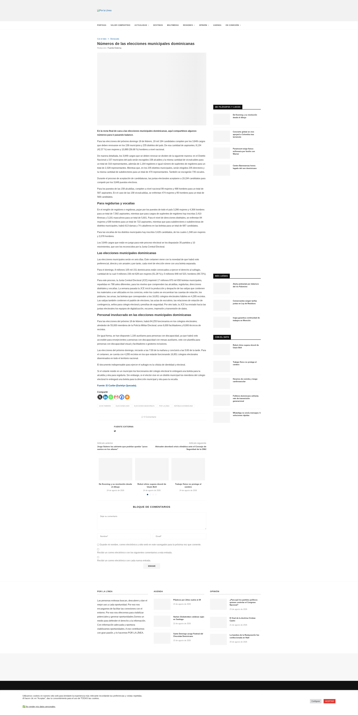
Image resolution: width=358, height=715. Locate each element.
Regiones (188, 25)
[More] (127, 397)
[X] (99, 397)
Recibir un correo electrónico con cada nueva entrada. (124, 560)
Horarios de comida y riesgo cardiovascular (245, 380)
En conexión (232, 25)
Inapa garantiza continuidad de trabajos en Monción (246, 319)
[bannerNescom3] (207, 5)
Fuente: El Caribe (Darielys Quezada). (117, 385)
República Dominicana (183, 406)
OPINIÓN (214, 591)
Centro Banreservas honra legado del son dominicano (245, 167)
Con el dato (101, 39)
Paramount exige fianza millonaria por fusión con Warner (244, 151)
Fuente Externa (114, 48)
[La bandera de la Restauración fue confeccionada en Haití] (218, 639)
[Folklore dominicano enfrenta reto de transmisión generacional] (221, 400)
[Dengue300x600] (237, 184)
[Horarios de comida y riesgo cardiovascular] (221, 383)
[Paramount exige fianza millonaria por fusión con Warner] (221, 153)
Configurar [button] (316, 701)
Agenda (217, 25)
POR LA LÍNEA (105, 591)
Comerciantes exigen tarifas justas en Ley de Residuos (245, 302)
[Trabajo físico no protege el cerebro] (188, 469)
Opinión (203, 25)
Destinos (158, 25)
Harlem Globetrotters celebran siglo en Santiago (188, 618)
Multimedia (173, 25)
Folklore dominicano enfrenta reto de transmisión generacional (245, 398)
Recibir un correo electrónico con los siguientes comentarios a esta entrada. (134, 552)
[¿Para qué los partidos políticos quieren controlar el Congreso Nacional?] (218, 604)
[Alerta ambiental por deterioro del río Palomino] (221, 288)
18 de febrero (105, 406)
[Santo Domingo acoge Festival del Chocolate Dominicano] (162, 638)
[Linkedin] (105, 397)
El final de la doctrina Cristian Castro (242, 619)
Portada (101, 25)
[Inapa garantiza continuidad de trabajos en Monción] (221, 322)
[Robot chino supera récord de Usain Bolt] (152, 469)
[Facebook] (121, 397)
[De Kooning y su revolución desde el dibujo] (115, 469)
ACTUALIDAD (141, 25)
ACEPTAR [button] (329, 701)
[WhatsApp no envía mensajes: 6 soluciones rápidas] (221, 417)
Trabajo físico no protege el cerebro (245, 363)
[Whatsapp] (110, 397)
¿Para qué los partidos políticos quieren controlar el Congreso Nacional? (243, 602)
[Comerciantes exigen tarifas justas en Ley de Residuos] (221, 305)
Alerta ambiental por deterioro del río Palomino (246, 285)
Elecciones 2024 (122, 406)
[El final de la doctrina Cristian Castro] (218, 622)
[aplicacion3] (237, 39)
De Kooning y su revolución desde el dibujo (245, 116)
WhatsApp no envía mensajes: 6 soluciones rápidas (247, 414)
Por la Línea (164, 406)
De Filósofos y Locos (228, 107)
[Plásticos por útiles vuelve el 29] (162, 604)
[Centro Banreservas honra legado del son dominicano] (221, 170)
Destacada (114, 39)
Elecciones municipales (144, 406)
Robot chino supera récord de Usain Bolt (246, 346)
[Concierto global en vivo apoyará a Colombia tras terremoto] (221, 136)
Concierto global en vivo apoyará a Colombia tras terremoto (243, 134)
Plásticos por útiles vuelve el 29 (187, 600)
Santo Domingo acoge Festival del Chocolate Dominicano (188, 635)
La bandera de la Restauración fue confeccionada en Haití (244, 636)
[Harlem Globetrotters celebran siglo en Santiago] (162, 621)
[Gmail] (116, 397)
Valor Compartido (120, 25)
